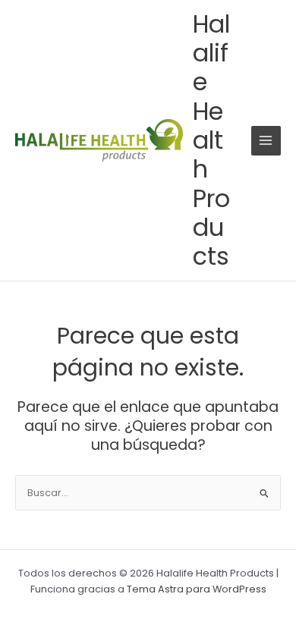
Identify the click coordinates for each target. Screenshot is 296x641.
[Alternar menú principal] (266, 141)
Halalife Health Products (211, 140)
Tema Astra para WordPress (196, 589)
